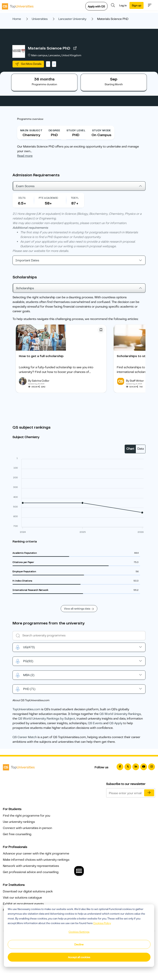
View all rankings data (77, 608)
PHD (29, 689)
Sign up (136, 5)
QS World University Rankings (120, 714)
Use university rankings (19, 822)
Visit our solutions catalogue (22, 898)
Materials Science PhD (49, 48)
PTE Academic (48, 198)
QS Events (95, 723)
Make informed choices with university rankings (36, 860)
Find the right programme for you (26, 816)
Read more (25, 156)
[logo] (18, 5)
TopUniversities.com (26, 709)
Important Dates (27, 260)
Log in (123, 5)
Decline (79, 944)
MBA (28, 675)
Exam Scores (25, 186)
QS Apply (115, 723)
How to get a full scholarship (41, 356)
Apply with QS (96, 6)
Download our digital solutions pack (28, 891)
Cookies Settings (79, 932)
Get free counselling (17, 834)
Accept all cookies (79, 957)
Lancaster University (72, 19)
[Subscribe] (149, 792)
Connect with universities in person (27, 828)
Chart (130, 449)
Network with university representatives (31, 866)
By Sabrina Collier (38, 380)
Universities (40, 19)
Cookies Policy (102, 923)
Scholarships (25, 288)
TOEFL (75, 198)
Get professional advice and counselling (31, 872)
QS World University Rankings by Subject (46, 719)
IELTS (21, 198)
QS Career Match (25, 737)
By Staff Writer (135, 380)
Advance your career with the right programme (36, 853)
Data (140, 449)
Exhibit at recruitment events (23, 904)
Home (17, 19)
